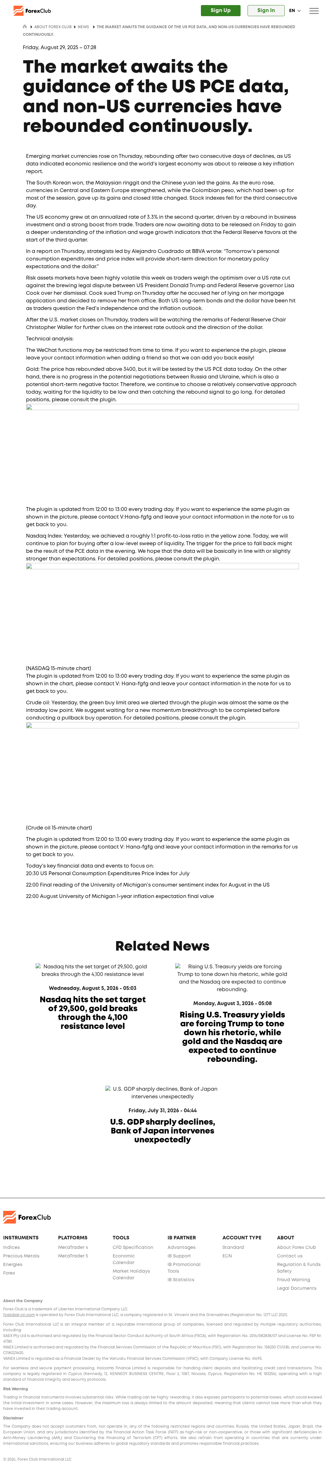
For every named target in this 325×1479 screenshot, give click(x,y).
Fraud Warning (293, 1280)
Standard (233, 1248)
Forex (9, 1273)
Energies (12, 1265)
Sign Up (221, 10)
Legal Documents (296, 1288)
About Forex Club (296, 1248)
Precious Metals (21, 1256)
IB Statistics (181, 1280)
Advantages (182, 1248)
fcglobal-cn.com (19, 1315)
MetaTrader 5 (73, 1256)
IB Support (179, 1256)
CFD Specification (133, 1248)
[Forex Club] (32, 10)
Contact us (289, 1256)
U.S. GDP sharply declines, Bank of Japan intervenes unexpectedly (162, 1131)
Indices (11, 1248)
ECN (227, 1256)
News (83, 27)
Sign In (266, 10)
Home (25, 26)
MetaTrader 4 (73, 1248)
